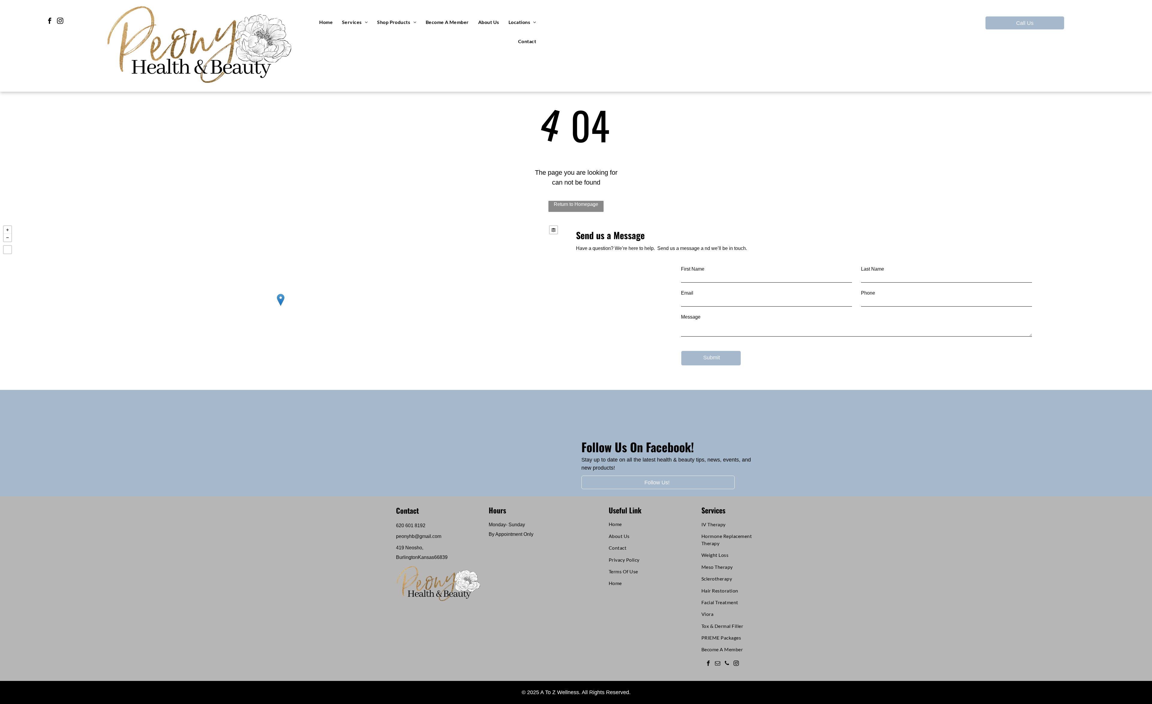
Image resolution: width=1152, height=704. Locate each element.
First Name (692, 269)
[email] (717, 664)
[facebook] (49, 21)
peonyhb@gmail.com (418, 536)
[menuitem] (326, 22)
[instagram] (60, 21)
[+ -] (280, 306)
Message (690, 316)
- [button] (7, 238)
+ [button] (7, 230)
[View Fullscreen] (7, 250)
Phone (868, 293)
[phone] (727, 664)
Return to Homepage (576, 204)
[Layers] (553, 230)
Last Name (872, 269)
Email (687, 293)
